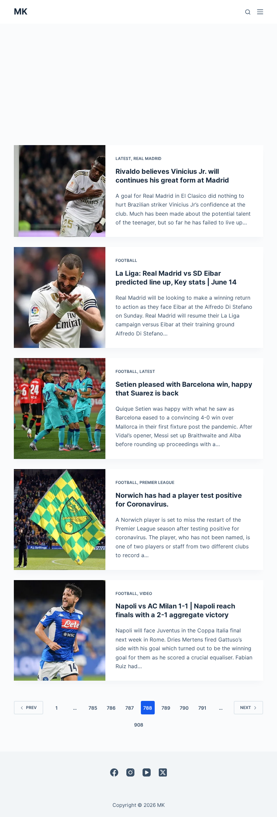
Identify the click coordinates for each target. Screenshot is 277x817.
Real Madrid (147, 158)
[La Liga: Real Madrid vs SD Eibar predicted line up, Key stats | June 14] (59, 297)
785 (93, 708)
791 (202, 708)
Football (126, 260)
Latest (123, 158)
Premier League (157, 482)
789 (165, 708)
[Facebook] (114, 772)
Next (245, 707)
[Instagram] (130, 772)
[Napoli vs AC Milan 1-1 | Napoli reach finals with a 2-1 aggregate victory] (59, 630)
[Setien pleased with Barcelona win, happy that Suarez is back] (59, 408)
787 (129, 708)
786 (111, 708)
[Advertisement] (138, 74)
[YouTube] (147, 772)
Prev (31, 707)
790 (184, 708)
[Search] (247, 12)
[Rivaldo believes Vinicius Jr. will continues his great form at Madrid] (59, 191)
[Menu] (260, 12)
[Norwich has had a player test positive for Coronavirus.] (59, 519)
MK (20, 11)
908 (138, 725)
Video (146, 593)
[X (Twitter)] (163, 772)
